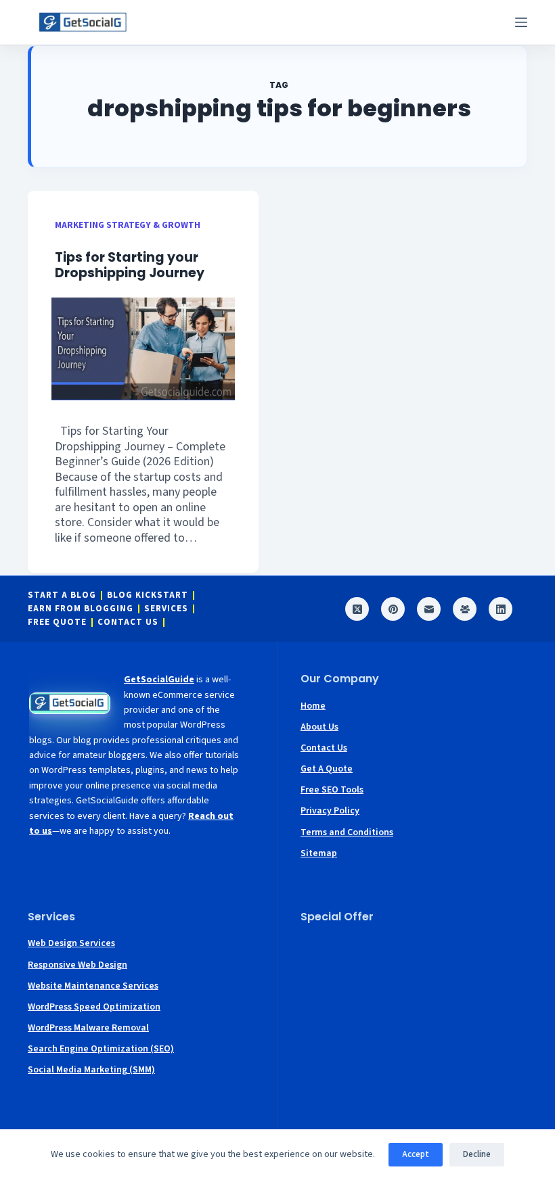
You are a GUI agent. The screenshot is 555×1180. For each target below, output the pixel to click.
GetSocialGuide (159, 679)
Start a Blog (62, 595)
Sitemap (319, 853)
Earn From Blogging (80, 609)
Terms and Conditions (347, 832)
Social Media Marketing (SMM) (91, 1070)
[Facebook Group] (464, 609)
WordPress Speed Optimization (94, 1007)
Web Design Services (71, 943)
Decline (477, 1154)
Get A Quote (327, 769)
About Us (319, 727)
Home (313, 706)
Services (166, 609)
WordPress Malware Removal (88, 1028)
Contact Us (127, 622)
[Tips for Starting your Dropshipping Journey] (143, 349)
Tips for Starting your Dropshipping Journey (132, 265)
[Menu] (521, 22)
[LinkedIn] (500, 609)
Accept (415, 1154)
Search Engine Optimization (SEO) (101, 1049)
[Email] (429, 609)
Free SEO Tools (332, 790)
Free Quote (57, 622)
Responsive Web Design (77, 965)
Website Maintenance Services (93, 986)
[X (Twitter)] (357, 609)
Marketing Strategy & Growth (127, 224)
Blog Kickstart (147, 595)
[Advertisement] (414, 1019)
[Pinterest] (393, 609)
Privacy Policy (330, 811)
